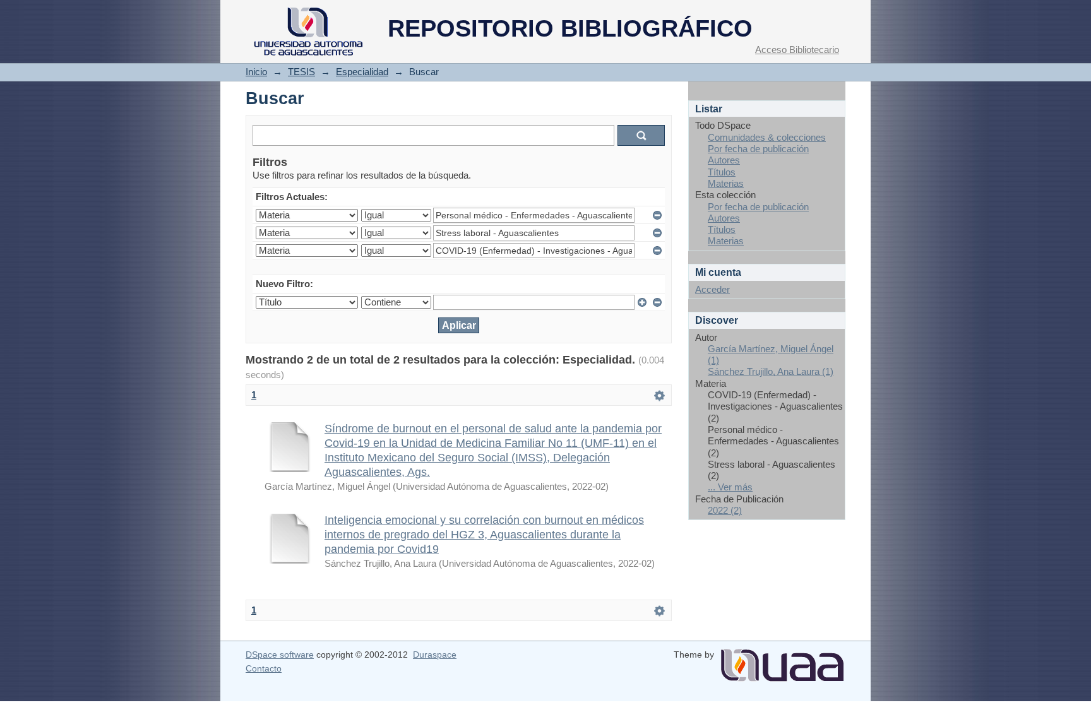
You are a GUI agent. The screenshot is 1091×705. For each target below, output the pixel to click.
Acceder (712, 289)
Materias (726, 183)
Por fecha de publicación (758, 148)
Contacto (264, 668)
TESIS (301, 71)
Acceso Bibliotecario (797, 49)
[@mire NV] (782, 660)
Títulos (722, 172)
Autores (724, 160)
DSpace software (280, 654)
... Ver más (730, 487)
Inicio (256, 71)
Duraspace (434, 654)
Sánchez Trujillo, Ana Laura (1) (770, 371)
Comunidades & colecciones (767, 137)
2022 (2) (725, 510)
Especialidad (362, 71)
